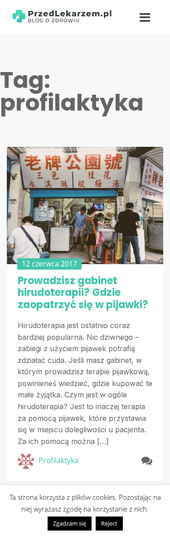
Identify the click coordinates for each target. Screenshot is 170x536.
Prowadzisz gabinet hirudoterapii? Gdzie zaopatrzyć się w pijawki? (83, 293)
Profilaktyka (58, 460)
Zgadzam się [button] (69, 523)
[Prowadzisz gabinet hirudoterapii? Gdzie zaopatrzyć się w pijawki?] (85, 205)
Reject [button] (109, 523)
